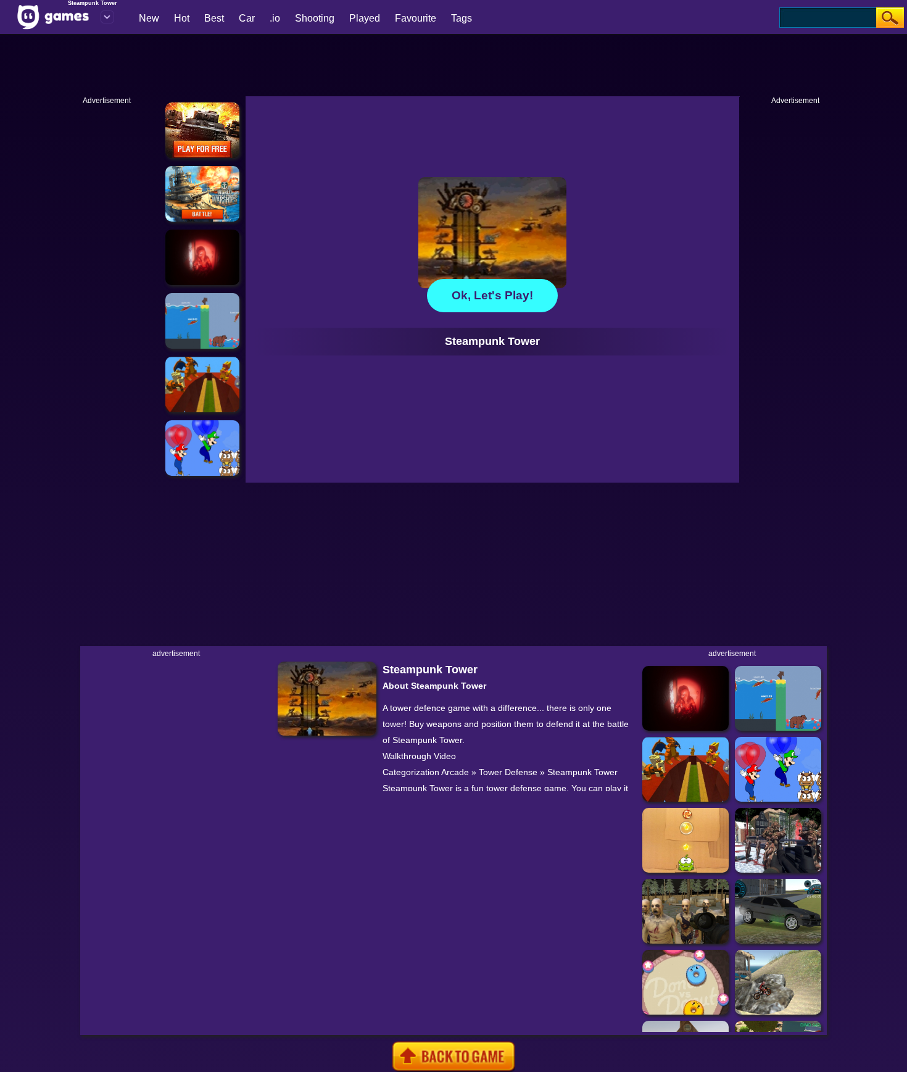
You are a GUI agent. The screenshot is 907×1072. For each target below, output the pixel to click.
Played (364, 18)
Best (214, 18)
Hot (181, 18)
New (149, 18)
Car (247, 18)
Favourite (415, 18)
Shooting (314, 18)
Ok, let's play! (492, 295)
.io (275, 18)
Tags (461, 18)
